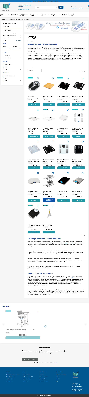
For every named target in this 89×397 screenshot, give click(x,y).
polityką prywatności (53, 362)
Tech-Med (7, 58)
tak (6, 67)
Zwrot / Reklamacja (11, 377)
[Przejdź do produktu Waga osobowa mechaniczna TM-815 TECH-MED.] (34, 213)
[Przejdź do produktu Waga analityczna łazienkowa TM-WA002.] (78, 117)
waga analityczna (71, 277)
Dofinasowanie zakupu (61, 374)
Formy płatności (10, 379)
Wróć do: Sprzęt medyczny (10, 33)
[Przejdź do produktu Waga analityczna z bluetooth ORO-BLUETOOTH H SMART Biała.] (63, 149)
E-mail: (23, 8)
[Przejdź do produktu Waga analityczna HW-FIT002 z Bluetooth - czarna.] (78, 86)
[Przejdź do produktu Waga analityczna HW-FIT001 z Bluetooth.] (63, 86)
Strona (80, 71)
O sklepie (58, 377)
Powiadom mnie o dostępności (49, 200)
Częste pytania (26, 374)
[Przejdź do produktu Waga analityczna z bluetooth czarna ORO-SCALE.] (49, 149)
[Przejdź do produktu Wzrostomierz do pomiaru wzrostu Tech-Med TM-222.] (49, 213)
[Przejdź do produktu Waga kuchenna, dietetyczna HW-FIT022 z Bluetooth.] (78, 180)
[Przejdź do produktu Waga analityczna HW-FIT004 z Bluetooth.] (63, 117)
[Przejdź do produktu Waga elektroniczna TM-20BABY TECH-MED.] (34, 180)
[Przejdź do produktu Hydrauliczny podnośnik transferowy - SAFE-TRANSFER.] (22, 319)
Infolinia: (24, 5)
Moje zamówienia (43, 377)
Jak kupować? (26, 381)
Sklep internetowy (44, 395)
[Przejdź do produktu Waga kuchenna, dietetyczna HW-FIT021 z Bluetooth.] (63, 180)
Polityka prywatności (28, 377)
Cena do (15, 46)
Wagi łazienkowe (12, 38)
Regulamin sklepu (27, 379)
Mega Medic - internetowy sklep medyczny (10, 19)
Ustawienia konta (43, 381)
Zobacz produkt (63, 104)
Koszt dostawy (9, 381)
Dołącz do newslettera (30, 359)
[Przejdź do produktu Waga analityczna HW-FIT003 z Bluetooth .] (49, 117)
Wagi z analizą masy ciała (12, 35)
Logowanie (41, 374)
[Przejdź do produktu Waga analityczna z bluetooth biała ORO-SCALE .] (34, 149)
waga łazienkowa (69, 243)
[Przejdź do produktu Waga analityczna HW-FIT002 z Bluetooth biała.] (34, 117)
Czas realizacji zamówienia (12, 374)
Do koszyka (34, 104)
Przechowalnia (42, 379)
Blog (57, 381)
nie (6, 69)
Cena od (5, 46)
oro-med (7, 55)
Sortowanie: (30, 68)
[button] (60, 7)
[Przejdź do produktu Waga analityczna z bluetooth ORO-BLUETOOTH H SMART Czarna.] (78, 149)
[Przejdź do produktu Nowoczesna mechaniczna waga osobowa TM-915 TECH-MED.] (34, 86)
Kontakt (57, 379)
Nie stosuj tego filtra (10, 64)
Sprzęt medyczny (26, 19)
